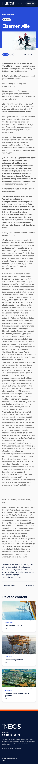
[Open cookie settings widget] (3, 760)
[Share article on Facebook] (34, 54)
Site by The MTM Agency (9, 758)
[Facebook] (3, 735)
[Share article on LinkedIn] (28, 54)
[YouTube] (7, 735)
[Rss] (15, 735)
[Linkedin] (19, 735)
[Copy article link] (25, 54)
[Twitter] (11, 735)
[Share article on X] (31, 54)
